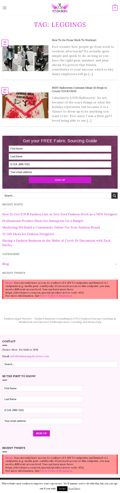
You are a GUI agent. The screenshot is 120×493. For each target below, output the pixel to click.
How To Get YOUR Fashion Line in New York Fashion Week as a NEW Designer (60, 214)
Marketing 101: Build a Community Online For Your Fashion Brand (51, 227)
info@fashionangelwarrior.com (29, 356)
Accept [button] (62, 488)
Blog (5, 264)
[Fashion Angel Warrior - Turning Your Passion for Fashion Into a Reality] (60, 8)
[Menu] (4, 8)
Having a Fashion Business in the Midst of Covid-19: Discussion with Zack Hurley (56, 243)
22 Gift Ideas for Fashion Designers (28, 234)
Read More (74, 488)
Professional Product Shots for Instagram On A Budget (43, 221)
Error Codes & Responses (56, 295)
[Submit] (114, 195)
